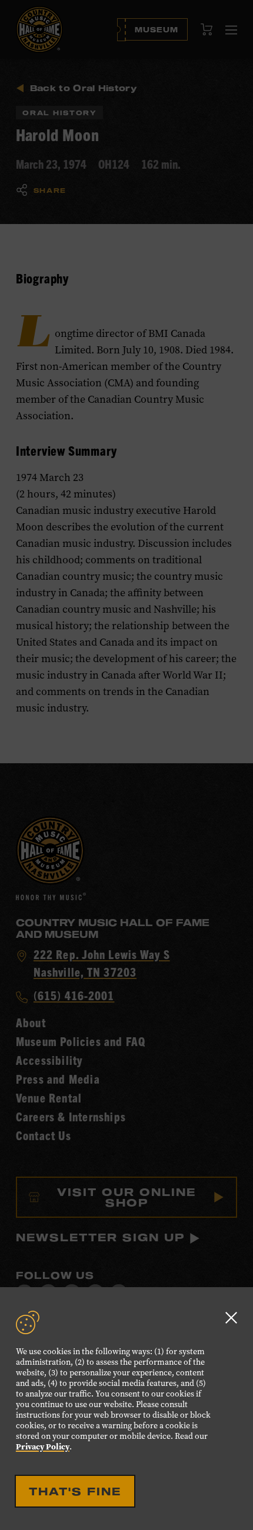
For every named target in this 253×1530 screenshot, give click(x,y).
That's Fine (75, 1491)
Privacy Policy (42, 1446)
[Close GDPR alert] (231, 1317)
